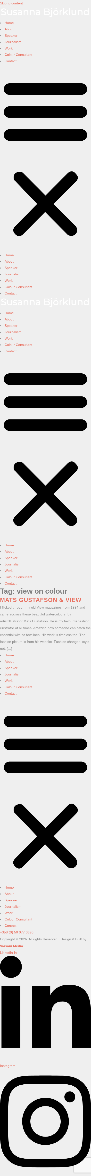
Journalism (13, 42)
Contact (11, 61)
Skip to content (11, 3)
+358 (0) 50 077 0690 (16, 932)
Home (9, 23)
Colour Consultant (18, 55)
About (9, 29)
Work (9, 48)
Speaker (11, 35)
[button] (45, 158)
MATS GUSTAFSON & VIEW (41, 600)
